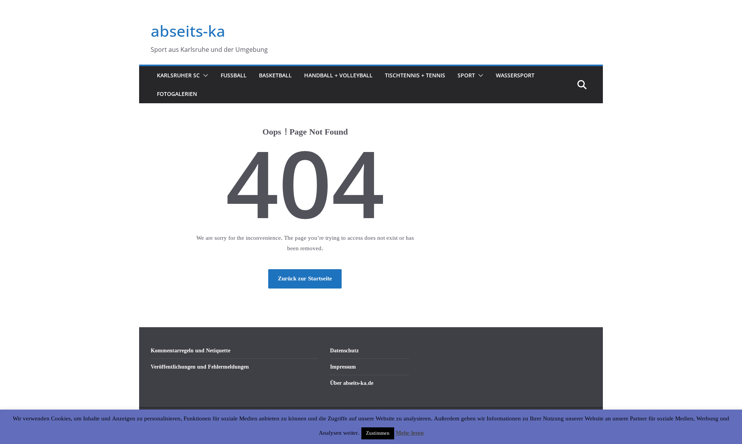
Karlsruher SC (178, 75)
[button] (204, 75)
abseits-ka (188, 30)
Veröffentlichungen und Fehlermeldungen (200, 367)
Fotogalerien (177, 93)
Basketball (275, 75)
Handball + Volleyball (338, 75)
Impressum (343, 367)
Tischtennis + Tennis (415, 75)
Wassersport (515, 75)
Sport (466, 75)
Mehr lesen (410, 433)
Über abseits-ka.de (351, 383)
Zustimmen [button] (378, 433)
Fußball (234, 75)
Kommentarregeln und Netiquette (190, 350)
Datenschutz (344, 350)
